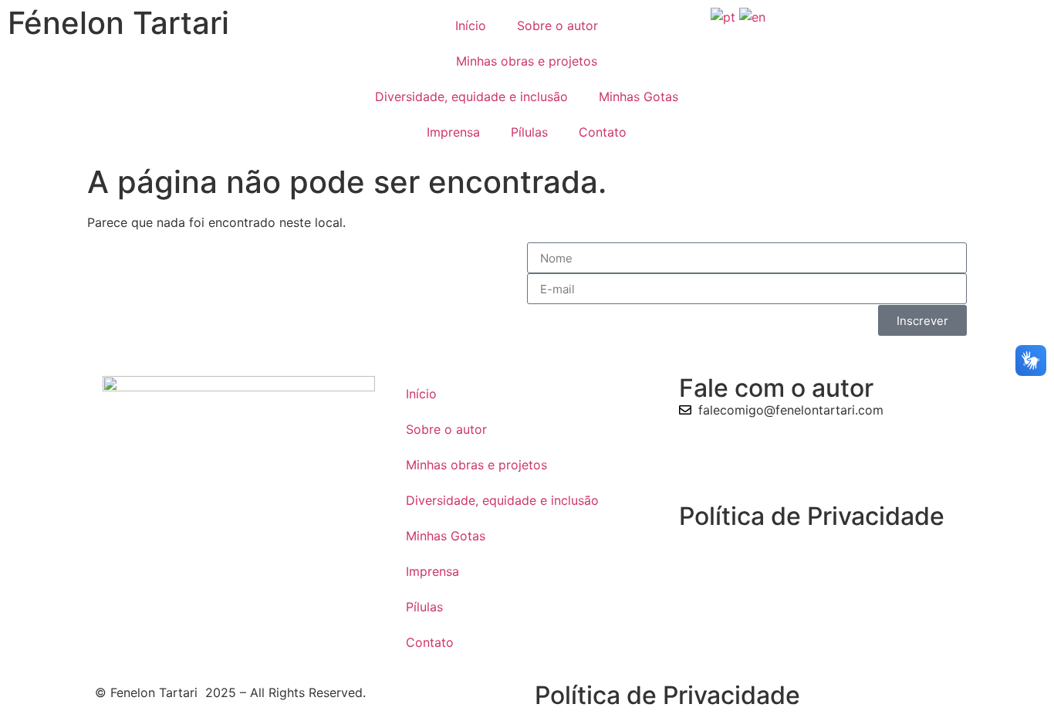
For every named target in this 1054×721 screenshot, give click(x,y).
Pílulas (529, 132)
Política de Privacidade (811, 516)
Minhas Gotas (638, 96)
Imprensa (453, 132)
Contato (603, 132)
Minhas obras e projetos (526, 61)
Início (470, 25)
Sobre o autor (557, 25)
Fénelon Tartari (118, 23)
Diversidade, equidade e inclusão (471, 96)
